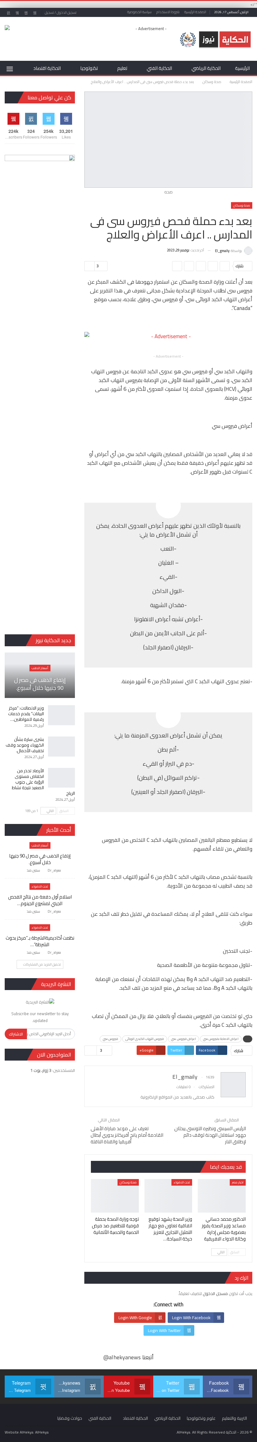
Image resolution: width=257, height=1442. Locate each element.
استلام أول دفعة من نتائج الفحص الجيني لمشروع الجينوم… (40, 900)
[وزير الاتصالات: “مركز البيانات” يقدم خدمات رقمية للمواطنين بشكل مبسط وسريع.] (61, 715)
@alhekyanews (122, 1357)
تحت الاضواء (182, 1182)
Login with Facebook (191, 1318)
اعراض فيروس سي (183, 1039)
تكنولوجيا (89, 68)
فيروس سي (110, 1039)
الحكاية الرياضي (206, 68)
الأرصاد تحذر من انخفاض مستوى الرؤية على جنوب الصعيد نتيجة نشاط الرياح (43, 782)
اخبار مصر (238, 1182)
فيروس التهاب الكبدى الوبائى (144, 1039)
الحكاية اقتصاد (47, 68)
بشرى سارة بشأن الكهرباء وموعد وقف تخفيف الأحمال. (25, 745)
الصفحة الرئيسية (195, 12)
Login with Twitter (164, 1330)
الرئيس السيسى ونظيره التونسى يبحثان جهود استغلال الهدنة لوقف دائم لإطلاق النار (210, 1135)
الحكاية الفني (159, 68)
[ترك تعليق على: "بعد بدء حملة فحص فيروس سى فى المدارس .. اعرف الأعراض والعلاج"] (89, 266)
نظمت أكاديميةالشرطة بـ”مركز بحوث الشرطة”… (40, 941)
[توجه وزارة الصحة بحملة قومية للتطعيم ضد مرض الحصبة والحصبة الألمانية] (115, 1196)
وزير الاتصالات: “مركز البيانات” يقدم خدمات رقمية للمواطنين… (26, 713)
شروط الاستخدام (168, 12)
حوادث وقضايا (69, 1418)
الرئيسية (242, 68)
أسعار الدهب (40, 668)
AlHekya (42, 1432)
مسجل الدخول (215, 1293)
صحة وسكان (241, 205)
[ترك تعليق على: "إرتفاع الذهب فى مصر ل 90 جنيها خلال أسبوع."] (21, 870)
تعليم (122, 68)
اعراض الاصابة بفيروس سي (221, 1039)
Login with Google (135, 1318)
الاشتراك (16, 1034)
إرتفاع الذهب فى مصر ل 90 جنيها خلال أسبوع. (40, 684)
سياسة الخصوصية (139, 12)
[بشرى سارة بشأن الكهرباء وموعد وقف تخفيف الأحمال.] (61, 747)
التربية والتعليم (234, 1418)
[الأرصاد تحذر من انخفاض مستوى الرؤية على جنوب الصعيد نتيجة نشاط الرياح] (61, 778)
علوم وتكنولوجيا (201, 1418)
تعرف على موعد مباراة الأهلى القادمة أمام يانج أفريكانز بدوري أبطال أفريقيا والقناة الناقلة (127, 1135)
